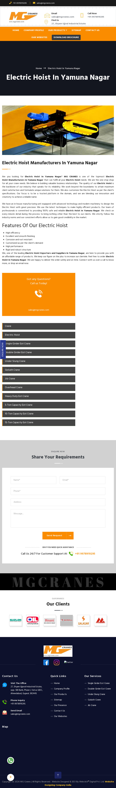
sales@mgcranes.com (46, 3)
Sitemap (76, 30)
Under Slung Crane (96, 694)
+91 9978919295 (85, 554)
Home (16, 30)
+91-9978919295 (20, 3)
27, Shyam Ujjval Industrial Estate (68, 24)
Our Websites (39, 37)
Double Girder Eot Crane (99, 689)
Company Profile (34, 30)
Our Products (57, 30)
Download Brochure (66, 37)
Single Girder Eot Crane (99, 683)
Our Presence (60, 705)
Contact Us (92, 30)
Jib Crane (92, 705)
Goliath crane (94, 700)
